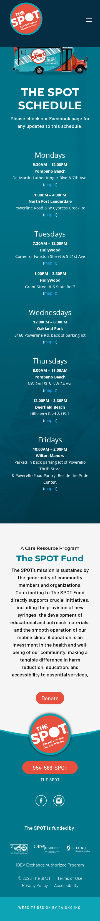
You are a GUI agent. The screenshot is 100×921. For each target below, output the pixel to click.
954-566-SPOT (50, 767)
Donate (50, 698)
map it (50, 184)
